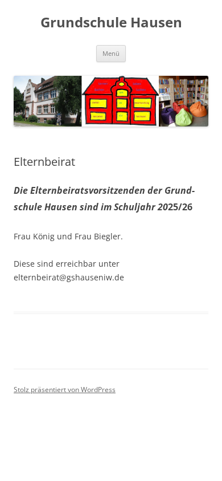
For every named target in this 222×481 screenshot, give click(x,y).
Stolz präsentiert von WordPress (65, 389)
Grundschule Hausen (111, 22)
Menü (111, 53)
